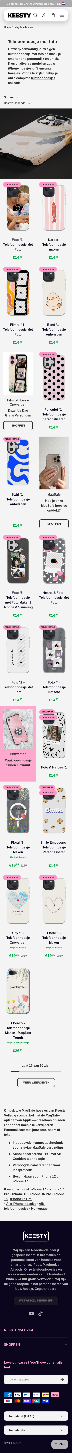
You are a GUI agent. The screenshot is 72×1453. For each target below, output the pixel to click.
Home (7, 27)
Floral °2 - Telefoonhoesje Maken (18, 847)
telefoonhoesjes (43, 78)
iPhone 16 (19, 1194)
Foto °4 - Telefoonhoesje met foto (54, 687)
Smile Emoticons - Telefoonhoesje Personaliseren (54, 847)
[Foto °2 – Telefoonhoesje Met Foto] (18, 650)
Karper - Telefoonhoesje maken (54, 244)
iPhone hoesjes (20, 68)
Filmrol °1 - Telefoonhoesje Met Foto (18, 329)
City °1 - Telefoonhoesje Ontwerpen (18, 937)
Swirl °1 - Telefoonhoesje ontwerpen (18, 499)
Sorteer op (11, 97)
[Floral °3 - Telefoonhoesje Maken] (54, 901)
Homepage (39, 1208)
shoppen (54, 523)
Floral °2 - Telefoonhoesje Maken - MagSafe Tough (18, 1030)
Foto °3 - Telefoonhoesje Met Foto (18, 244)
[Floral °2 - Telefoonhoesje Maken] (18, 810)
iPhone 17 (38, 1189)
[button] (53, 15)
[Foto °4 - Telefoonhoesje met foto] (54, 650)
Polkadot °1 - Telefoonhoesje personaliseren (54, 414)
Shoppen (18, 425)
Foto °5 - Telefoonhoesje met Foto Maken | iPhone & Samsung (18, 600)
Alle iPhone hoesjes (21, 1203)
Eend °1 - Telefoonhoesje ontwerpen (54, 329)
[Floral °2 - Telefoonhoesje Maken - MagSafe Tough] (18, 991)
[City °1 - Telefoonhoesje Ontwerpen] (18, 901)
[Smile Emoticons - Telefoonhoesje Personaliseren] (54, 810)
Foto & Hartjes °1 (54, 767)
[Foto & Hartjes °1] (54, 735)
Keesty (17, 1443)
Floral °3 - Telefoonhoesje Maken (54, 937)
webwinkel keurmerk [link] (36, 1300)
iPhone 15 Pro (21, 1199)
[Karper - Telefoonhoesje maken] (54, 208)
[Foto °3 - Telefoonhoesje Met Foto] (18, 208)
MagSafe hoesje (24, 27)
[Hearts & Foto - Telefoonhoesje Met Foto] (54, 560)
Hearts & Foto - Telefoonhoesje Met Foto (54, 597)
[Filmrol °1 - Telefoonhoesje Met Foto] (18, 292)
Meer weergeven (36, 1082)
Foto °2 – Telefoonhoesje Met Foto (18, 687)
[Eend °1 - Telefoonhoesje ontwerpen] (54, 292)
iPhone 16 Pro (40, 1194)
